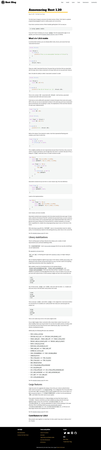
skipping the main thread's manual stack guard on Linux (42, 261)
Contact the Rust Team (23, 435)
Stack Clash (49, 259)
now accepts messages (50, 246)
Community (94, 2)
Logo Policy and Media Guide (47, 437)
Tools (78, 2)
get (49, 33)
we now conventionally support (54, 405)
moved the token (36, 393)
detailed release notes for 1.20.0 (50, 34)
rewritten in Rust (56, 254)
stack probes (67, 259)
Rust (62, 2)
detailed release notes (38, 233)
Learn (73, 2)
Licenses (42, 435)
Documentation (21, 432)
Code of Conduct (44, 432)
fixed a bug (36, 228)
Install (67, 2)
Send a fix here (60, 447)
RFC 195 (50, 216)
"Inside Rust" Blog (67, 441)
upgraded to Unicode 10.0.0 (37, 251)
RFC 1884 (58, 325)
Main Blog (65, 439)
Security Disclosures (45, 439)
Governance (86, 2)
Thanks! (33, 421)
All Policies (43, 442)
